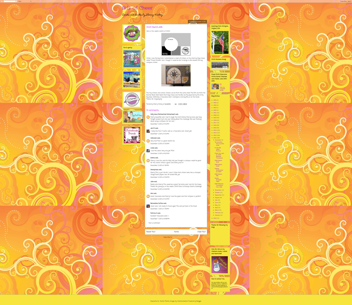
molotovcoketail (182, 301)
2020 (215, 115)
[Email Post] (175, 104)
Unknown (154, 138)
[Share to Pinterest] (186, 104)
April (216, 207)
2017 (215, 122)
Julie (152, 182)
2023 (215, 107)
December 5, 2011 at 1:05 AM (160, 144)
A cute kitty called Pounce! (218, 149)
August (217, 197)
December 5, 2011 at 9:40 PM (160, 189)
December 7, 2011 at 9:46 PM (160, 219)
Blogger (199, 301)
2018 (215, 120)
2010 (215, 218)
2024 (215, 105)
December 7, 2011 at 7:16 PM (160, 209)
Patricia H (154, 213)
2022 (215, 110)
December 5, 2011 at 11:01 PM (160, 199)
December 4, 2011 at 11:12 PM (160, 134)
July (216, 200)
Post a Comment (154, 223)
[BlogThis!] (181, 104)
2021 (215, 112)
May (216, 205)
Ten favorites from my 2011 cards (219, 143)
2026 (215, 100)
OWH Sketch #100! (218, 165)
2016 (215, 125)
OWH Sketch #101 (218, 161)
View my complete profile (222, 88)
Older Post (201, 231)
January (217, 215)
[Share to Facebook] (184, 104)
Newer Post (150, 231)
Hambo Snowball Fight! (218, 179)
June (216, 202)
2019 (215, 117)
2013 (215, 132)
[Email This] (179, 104)
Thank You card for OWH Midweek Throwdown (219, 156)
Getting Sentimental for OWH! (219, 170)
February (218, 212)
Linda (152, 148)
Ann (152, 193)
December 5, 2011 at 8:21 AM (160, 153)
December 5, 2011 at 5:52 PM (160, 177)
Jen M (153, 128)
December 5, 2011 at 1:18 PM (160, 165)
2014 (215, 130)
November (218, 190)
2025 (215, 102)
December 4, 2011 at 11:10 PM (160, 124)
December (218, 140)
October (217, 192)
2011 (215, 137)
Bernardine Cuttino (157, 203)
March (217, 210)
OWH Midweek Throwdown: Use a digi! (219, 185)
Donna (153, 158)
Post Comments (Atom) (181, 237)
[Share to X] (183, 104)
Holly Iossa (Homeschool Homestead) (163, 114)
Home (176, 231)
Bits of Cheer (137, 8)
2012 (215, 135)
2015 (215, 127)
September (218, 195)
